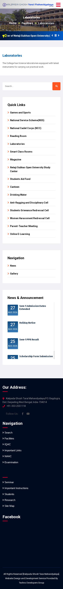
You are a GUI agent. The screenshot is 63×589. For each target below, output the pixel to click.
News (13, 265)
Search (8, 432)
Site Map (9, 505)
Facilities (27, 23)
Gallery (14, 273)
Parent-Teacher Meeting (24, 226)
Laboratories (46, 23)
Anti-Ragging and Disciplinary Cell (29, 202)
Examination (11, 462)
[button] (58, 5)
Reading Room (18, 136)
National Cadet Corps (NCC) (25, 128)
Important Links (13, 450)
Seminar (9, 482)
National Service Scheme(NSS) (27, 120)
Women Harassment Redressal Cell (30, 218)
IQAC (7, 444)
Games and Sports (20, 112)
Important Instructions (16, 488)
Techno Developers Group (31, 582)
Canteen (14, 187)
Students (9, 494)
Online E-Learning (20, 234)
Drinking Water (18, 194)
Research (9, 500)
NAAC (8, 456)
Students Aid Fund (20, 179)
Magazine (15, 159)
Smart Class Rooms (21, 151)
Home (13, 23)
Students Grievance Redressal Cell (29, 210)
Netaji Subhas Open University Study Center (30, 169)
